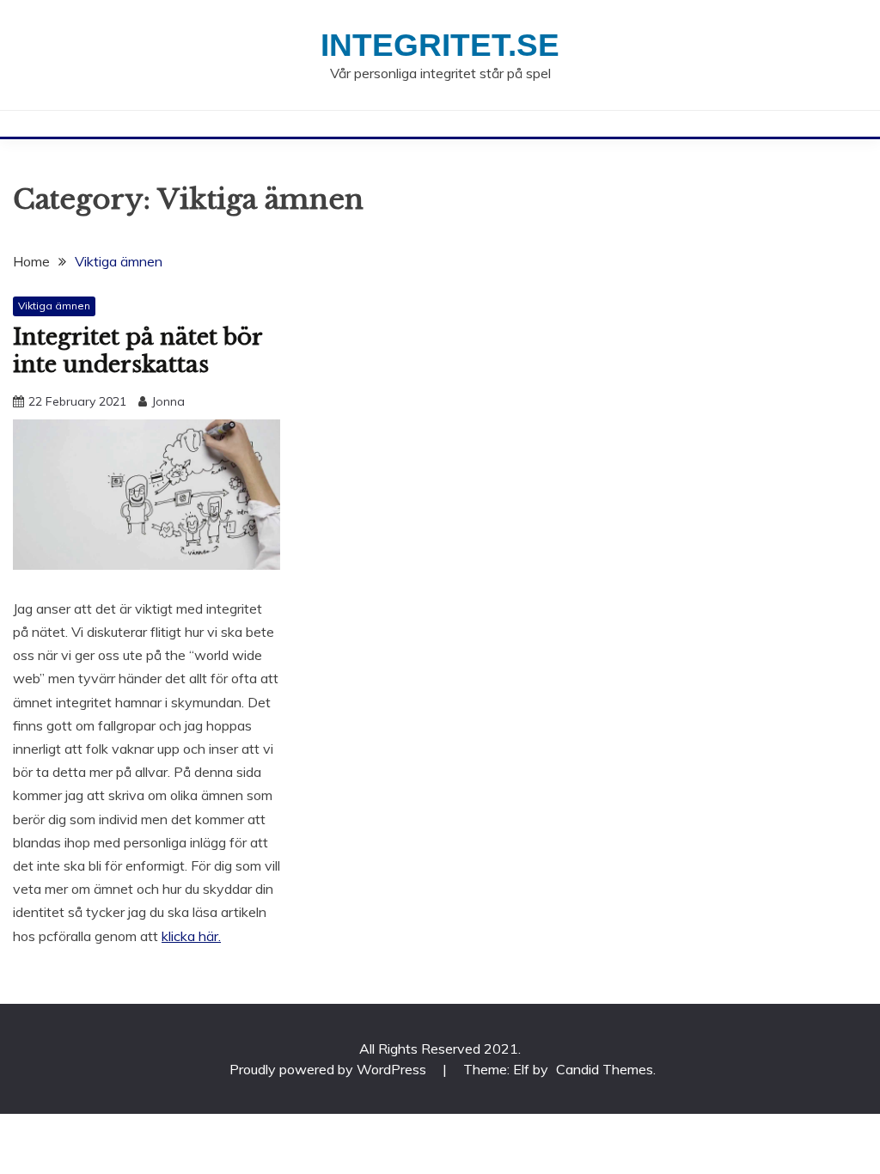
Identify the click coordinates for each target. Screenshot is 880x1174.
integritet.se (440, 45)
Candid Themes (604, 1069)
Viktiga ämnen (54, 305)
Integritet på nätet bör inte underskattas (137, 351)
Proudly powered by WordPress (329, 1069)
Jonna (168, 401)
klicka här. (191, 936)
